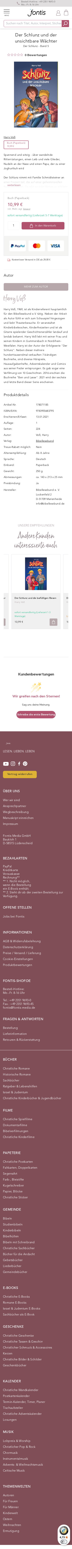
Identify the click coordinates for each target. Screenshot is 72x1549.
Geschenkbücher (14, 1365)
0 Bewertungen (36, 55)
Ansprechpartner (14, 806)
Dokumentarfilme (15, 1125)
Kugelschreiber (13, 1185)
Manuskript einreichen (18, 818)
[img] (8, 54)
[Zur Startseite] (8, 745)
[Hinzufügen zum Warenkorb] (53, 622)
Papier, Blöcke (13, 1191)
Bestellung (10, 1028)
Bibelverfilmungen (15, 1131)
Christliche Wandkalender (20, 1390)
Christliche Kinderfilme (19, 1137)
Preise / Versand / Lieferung (22, 953)
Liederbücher (12, 1266)
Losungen (10, 1420)
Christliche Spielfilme (17, 1119)
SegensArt (10, 1173)
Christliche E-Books (16, 1296)
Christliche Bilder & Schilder (22, 1359)
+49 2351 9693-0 (47, 2)
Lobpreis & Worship (16, 1441)
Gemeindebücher (15, 1272)
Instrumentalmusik (15, 1458)
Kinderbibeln (12, 1230)
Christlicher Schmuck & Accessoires (27, 1347)
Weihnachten (12, 1525)
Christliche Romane (16, 1068)
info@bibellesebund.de (50, 503)
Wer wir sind (11, 800)
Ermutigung (11, 1531)
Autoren (8, 1495)
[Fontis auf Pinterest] (25, 764)
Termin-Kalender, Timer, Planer (24, 1402)
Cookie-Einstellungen (18, 959)
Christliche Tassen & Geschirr (23, 1341)
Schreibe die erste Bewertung (36, 714)
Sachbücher (11, 1080)
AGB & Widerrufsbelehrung (22, 941)
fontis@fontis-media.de (19, 1007)
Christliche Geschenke (18, 1335)
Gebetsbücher (13, 1260)
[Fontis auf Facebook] (19, 764)
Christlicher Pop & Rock (19, 1447)
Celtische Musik (14, 1470)
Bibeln (7, 1218)
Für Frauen (10, 1501)
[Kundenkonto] (58, 13)
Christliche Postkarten (18, 1161)
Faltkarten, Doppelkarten (20, 1167)
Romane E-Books (15, 1302)
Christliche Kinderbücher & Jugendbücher (32, 1098)
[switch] (64, 1542)
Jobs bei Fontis (13, 916)
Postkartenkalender (16, 1396)
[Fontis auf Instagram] (13, 764)
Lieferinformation (15, 1034)
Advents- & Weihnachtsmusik (23, 1464)
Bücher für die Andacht (19, 1254)
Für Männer (11, 1507)
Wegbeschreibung (16, 812)
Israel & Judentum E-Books (21, 1308)
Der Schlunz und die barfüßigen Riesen (35, 598)
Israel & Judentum (15, 1092)
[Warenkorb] (66, 12)
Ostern (7, 1519)
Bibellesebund (45, 441)
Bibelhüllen (11, 1236)
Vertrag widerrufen (19, 774)
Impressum (10, 824)
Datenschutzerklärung (18, 947)
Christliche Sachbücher (19, 1248)
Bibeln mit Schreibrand (19, 1242)
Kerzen (7, 1353)
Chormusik (10, 1453)
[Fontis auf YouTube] (6, 764)
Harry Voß (15, 298)
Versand (26, 209)
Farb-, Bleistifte (13, 1179)
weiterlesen (14, 185)
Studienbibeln (13, 1224)
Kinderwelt (10, 1513)
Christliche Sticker (15, 1197)
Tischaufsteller (13, 1408)
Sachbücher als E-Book (19, 1314)
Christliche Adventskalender (22, 1414)
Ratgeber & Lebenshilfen (20, 1086)
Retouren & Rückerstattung (21, 1040)
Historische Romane (17, 1074)
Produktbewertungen (17, 965)
